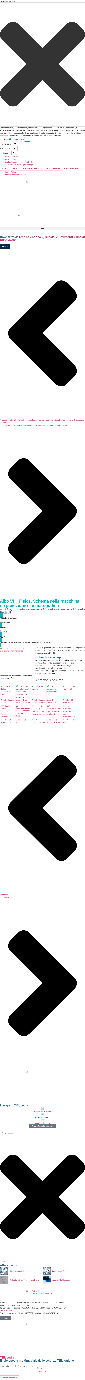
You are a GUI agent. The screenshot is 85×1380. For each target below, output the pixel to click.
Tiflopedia (7, 1357)
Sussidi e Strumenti (59, 237)
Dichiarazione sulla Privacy (15, 175)
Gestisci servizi (10, 159)
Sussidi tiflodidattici (42, 1117)
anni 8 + (5, 609)
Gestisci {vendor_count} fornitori (18, 162)
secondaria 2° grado (70, 609)
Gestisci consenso (9, 1378)
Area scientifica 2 (31, 237)
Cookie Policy (10, 172)
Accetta (5, 168)
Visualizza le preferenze (31, 168)
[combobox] (42, 1133)
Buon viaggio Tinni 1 (60, 1271)
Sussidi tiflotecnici (42, 1123)
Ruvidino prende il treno (19, 1271)
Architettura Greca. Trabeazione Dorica (24, 1280)
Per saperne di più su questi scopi (18, 165)
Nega (15, 168)
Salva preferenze (53, 168)
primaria (19, 609)
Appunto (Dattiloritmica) (61, 1280)
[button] (42, 64)
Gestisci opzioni (11, 157)
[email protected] (7, 1310)
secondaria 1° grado (40, 609)
